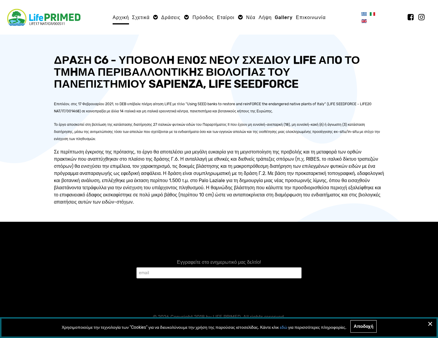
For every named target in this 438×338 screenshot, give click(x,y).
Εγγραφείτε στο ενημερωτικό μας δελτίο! (219, 262)
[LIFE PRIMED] (43, 17)
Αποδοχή (363, 326)
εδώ (283, 327)
